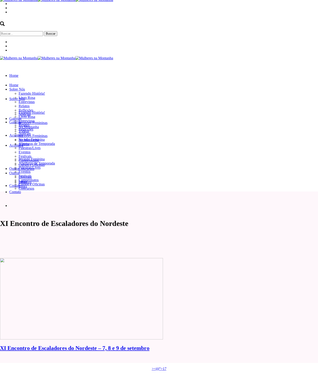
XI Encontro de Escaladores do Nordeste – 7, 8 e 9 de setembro (74, 348)
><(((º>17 (159, 369)
